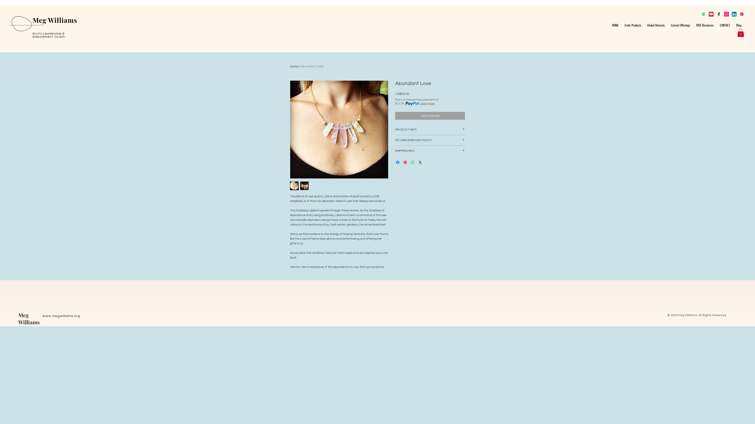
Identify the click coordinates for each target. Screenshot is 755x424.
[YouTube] (711, 14)
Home (294, 66)
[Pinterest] (741, 14)
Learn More (427, 103)
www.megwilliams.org (61, 316)
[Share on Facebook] (397, 162)
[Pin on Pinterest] (405, 162)
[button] (632, 25)
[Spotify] (703, 14)
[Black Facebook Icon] (718, 14)
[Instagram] (726, 14)
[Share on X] (420, 162)
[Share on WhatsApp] (412, 162)
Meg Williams (29, 319)
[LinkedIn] (734, 14)
